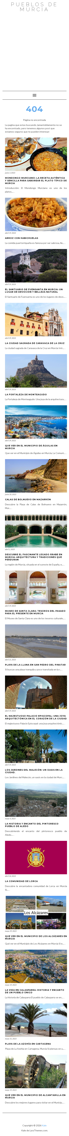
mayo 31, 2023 (10, 1039)
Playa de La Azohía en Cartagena (28, 1044)
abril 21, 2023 (10, 660)
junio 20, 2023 (10, 494)
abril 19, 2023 (10, 233)
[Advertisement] (34, 49)
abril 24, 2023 (10, 876)
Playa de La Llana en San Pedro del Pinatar (35, 665)
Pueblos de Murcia (34, 7)
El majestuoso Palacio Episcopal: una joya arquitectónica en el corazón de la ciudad (36, 717)
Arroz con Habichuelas (21, 238)
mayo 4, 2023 (10, 818)
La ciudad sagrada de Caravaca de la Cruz (35, 343)
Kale (44, 1125)
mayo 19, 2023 (10, 985)
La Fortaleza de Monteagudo (26, 394)
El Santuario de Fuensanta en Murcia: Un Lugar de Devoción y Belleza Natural (34, 290)
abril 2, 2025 (10, 549)
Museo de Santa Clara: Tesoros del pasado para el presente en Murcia (35, 612)
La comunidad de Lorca (21, 881)
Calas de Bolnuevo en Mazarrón (28, 499)
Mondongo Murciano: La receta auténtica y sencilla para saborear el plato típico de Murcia (36, 180)
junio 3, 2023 (10, 173)
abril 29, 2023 (10, 338)
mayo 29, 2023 (10, 931)
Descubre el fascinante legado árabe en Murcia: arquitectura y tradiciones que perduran (33, 557)
